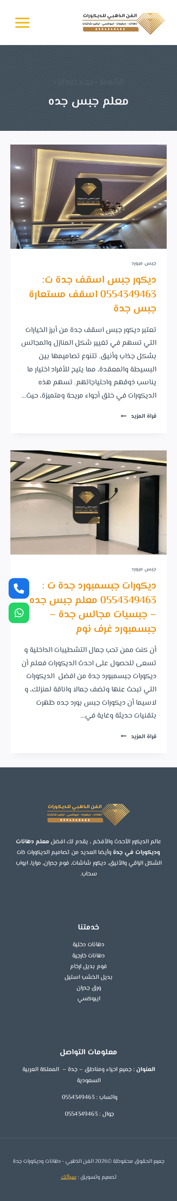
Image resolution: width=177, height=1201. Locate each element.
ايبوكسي (88, 999)
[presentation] (88, 197)
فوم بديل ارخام (88, 967)
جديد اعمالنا (75, 82)
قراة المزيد (138, 416)
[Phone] (19, 588)
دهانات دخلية (88, 945)
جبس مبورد (143, 263)
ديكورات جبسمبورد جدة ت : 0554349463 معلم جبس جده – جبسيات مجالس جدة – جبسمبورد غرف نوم (92, 607)
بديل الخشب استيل (88, 977)
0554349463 (77, 1097)
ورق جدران (88, 988)
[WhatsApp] (19, 612)
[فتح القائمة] (22, 22)
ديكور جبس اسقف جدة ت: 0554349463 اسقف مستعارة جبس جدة (92, 294)
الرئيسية (111, 82)
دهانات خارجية (88, 956)
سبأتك (68, 1177)
